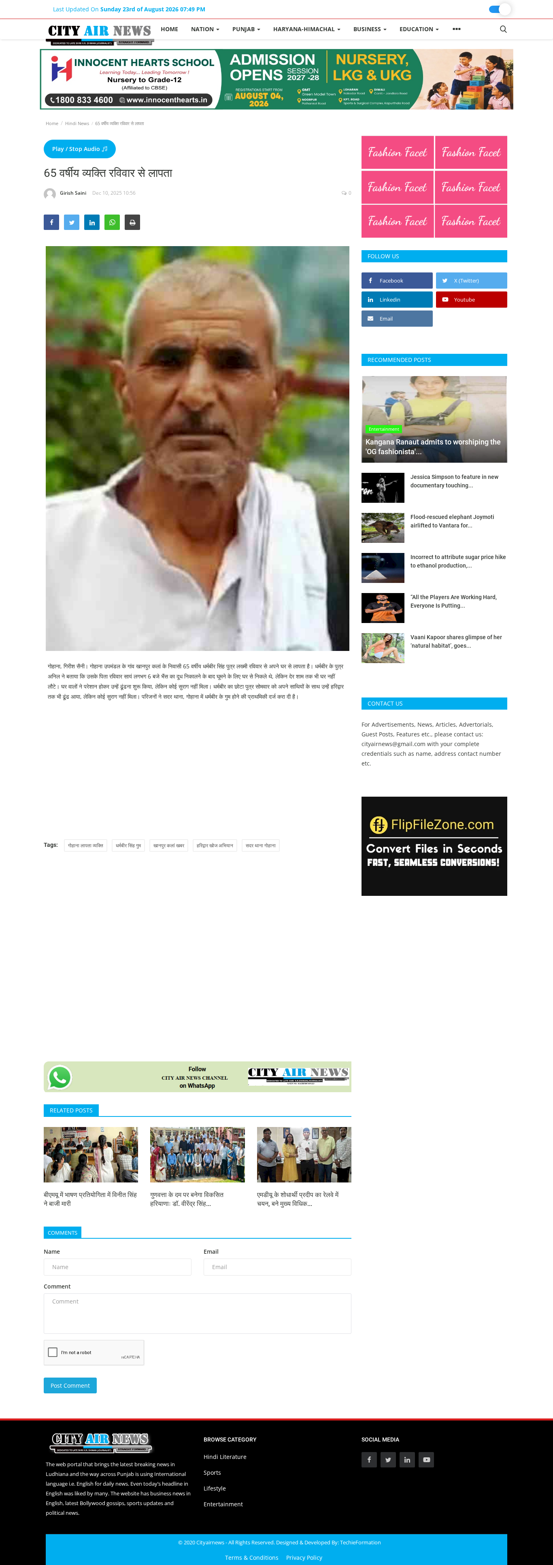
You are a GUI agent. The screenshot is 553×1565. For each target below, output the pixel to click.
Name (52, 1251)
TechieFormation (360, 1542)
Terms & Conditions (252, 1557)
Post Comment (70, 1385)
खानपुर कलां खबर (168, 845)
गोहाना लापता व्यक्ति (85, 845)
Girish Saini (73, 192)
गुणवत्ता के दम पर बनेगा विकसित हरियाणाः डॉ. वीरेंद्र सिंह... (186, 1199)
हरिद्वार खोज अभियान (215, 845)
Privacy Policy (304, 1557)
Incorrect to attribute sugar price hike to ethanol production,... (458, 561)
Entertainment (223, 1504)
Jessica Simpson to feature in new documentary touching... (454, 481)
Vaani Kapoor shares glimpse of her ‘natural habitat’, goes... (456, 641)
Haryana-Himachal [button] (304, 29)
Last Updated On (129, 9)
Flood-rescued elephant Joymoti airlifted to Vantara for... (452, 521)
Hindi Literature (225, 1457)
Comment (57, 1286)
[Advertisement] (197, 770)
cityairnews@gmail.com (393, 744)
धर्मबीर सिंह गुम (128, 845)
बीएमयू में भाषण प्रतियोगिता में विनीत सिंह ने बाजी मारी (90, 1199)
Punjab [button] (244, 29)
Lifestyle (215, 1488)
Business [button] (368, 29)
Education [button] (417, 29)
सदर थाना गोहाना (261, 845)
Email (211, 1251)
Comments (62, 1232)
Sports (212, 1472)
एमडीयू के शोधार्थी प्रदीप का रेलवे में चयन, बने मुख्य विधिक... (297, 1199)
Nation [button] (203, 29)
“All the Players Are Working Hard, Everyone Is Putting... (453, 601)
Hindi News (77, 123)
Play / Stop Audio (77, 149)
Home (169, 29)
